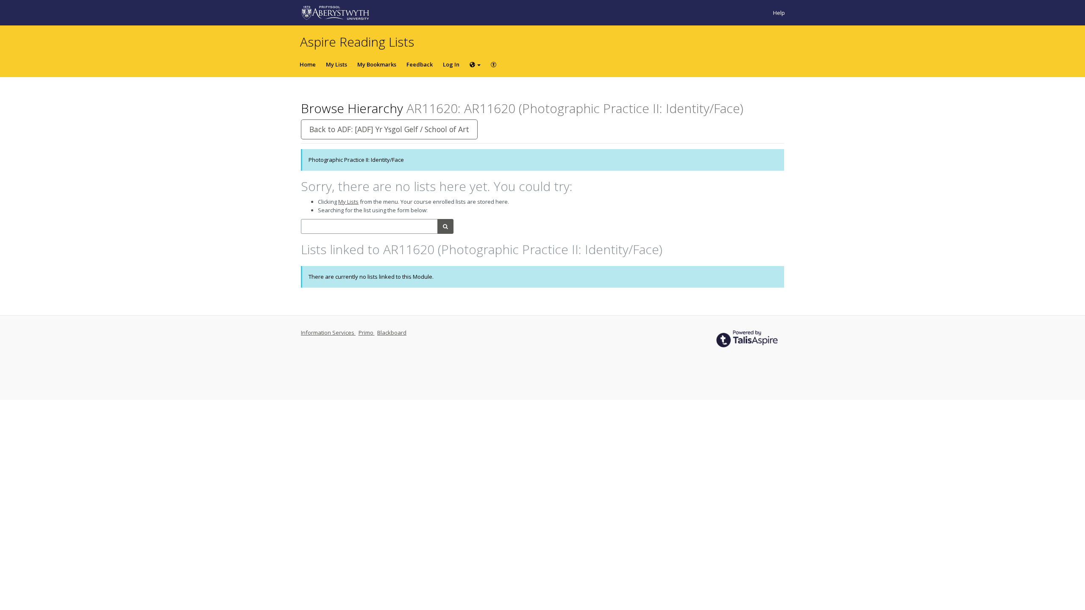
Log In (451, 64)
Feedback (419, 64)
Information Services (328, 332)
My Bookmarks (376, 64)
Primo (367, 332)
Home (308, 64)
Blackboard (391, 332)
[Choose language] (475, 64)
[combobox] (369, 226)
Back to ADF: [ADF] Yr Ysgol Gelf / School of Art (389, 129)
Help (779, 13)
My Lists (336, 64)
